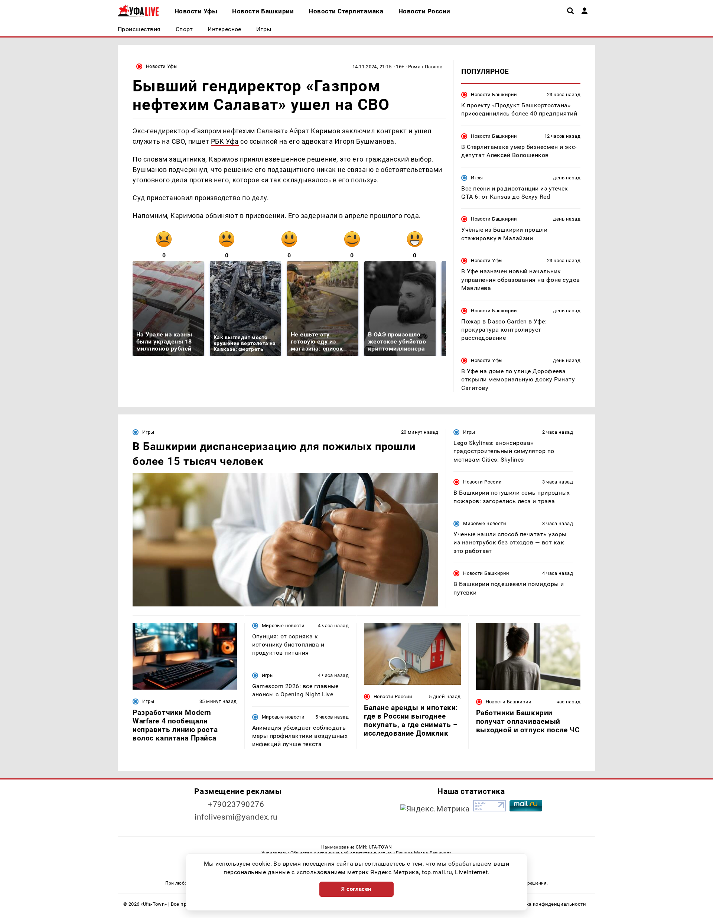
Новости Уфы (162, 66)
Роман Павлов (425, 66)
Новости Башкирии (494, 94)
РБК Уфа (225, 141)
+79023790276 (236, 804)
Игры (477, 177)
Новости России (482, 482)
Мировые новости (484, 523)
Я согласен (356, 889)
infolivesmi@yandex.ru (236, 817)
